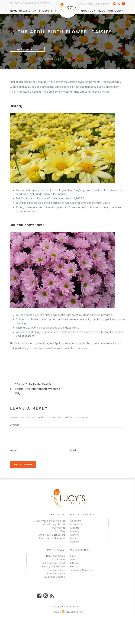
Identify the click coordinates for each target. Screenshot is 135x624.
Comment (15, 424)
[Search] (113, 4)
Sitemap (74, 562)
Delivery (78, 4)
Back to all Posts (27, 49)
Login (73, 555)
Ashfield (74, 534)
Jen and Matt (57, 559)
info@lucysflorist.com (37, 3)
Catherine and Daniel (53, 562)
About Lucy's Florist (54, 524)
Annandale (76, 524)
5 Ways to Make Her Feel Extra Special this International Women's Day (37, 389)
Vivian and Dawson (54, 576)
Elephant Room (74, 611)
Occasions (26, 11)
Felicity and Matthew (53, 566)
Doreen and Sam (55, 573)
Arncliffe (74, 527)
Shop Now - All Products (51, 538)
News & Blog (54, 58)
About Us (87, 11)
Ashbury (74, 531)
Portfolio (114, 11)
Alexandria (76, 520)
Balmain (74, 541)
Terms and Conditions (82, 570)
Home (14, 11)
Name (13, 450)
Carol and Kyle (57, 570)
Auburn (74, 538)
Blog (101, 11)
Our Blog (60, 531)
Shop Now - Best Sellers (51, 534)
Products (46, 11)
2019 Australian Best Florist (50, 520)
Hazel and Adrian (55, 555)
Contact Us (102, 4)
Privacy (74, 566)
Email (73, 450)
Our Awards (58, 527)
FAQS (89, 4)
